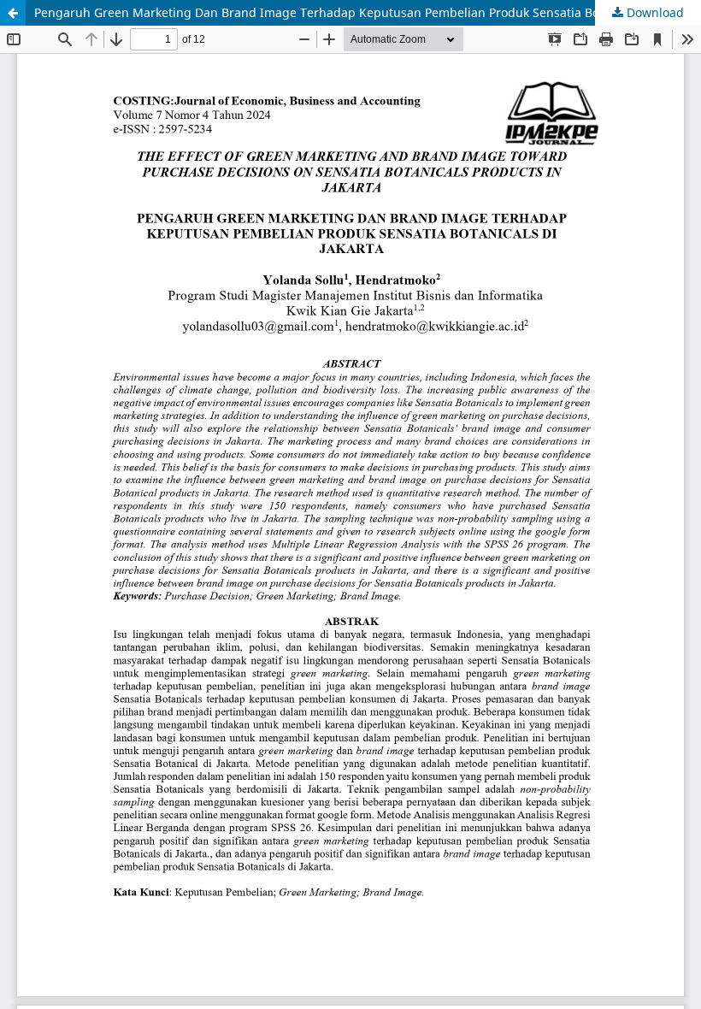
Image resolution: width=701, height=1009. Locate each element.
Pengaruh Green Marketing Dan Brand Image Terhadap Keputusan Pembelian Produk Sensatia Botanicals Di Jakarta (367, 12)
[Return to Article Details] (13, 13)
